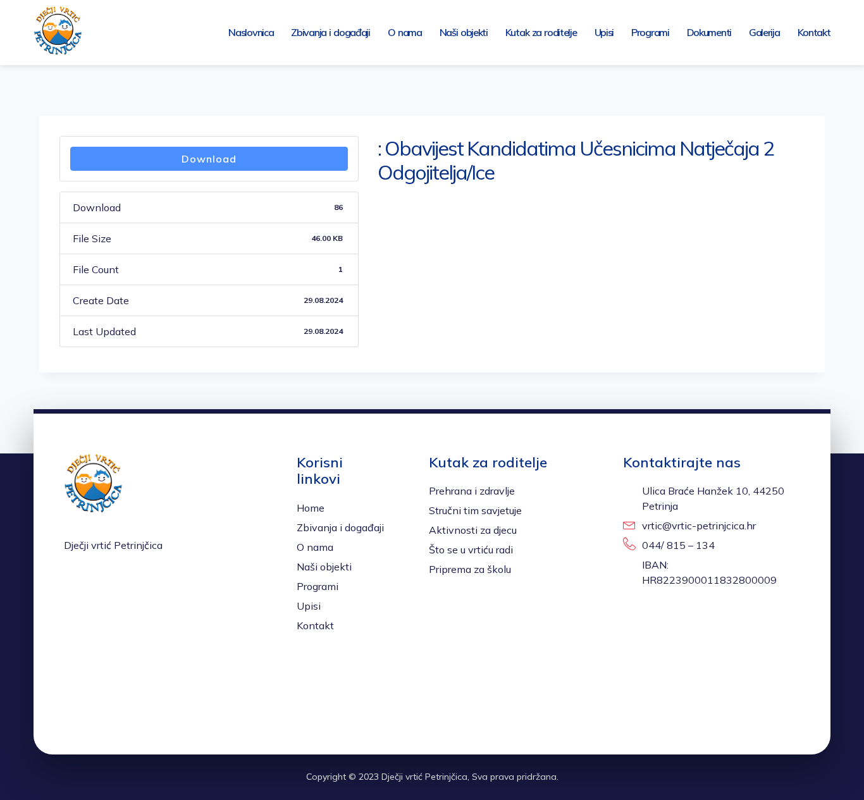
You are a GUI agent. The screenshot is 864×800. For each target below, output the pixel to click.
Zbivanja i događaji (330, 32)
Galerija (764, 32)
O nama (405, 32)
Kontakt (814, 32)
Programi (650, 32)
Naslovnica (250, 32)
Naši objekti (464, 32)
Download (209, 158)
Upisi (604, 32)
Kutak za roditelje (541, 32)
